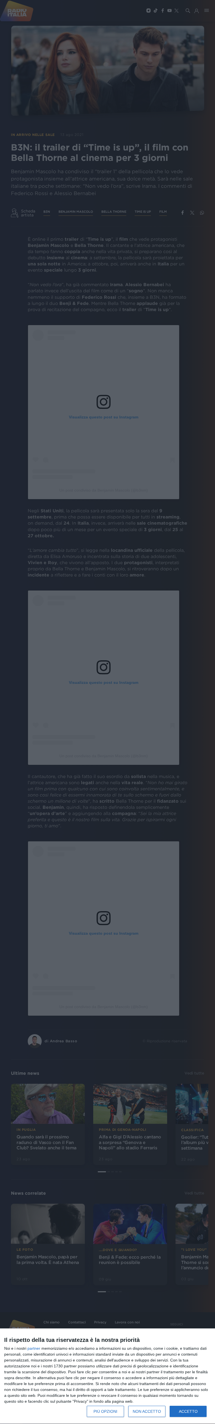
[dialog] (107, 1376)
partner (33, 1348)
